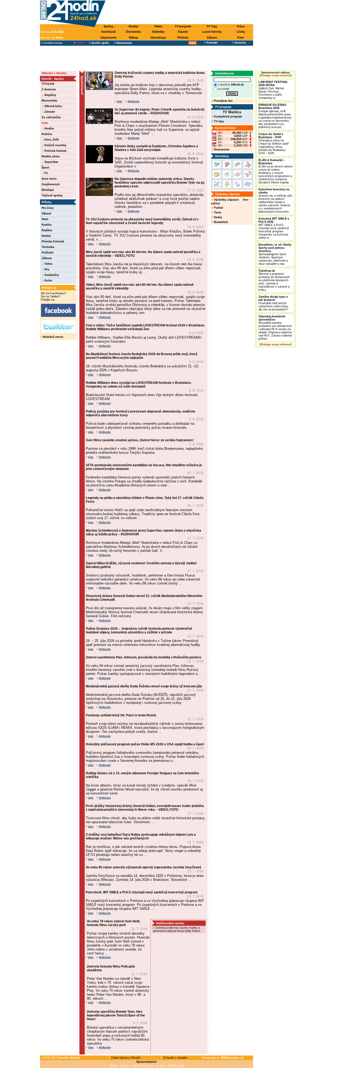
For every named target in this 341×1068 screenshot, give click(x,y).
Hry (46, 269)
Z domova (49, 89)
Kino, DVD (51, 139)
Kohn (48, 280)
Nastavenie (221, 149)
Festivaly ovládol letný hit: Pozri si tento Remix (121, 715)
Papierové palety (142, 1065)
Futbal (218, 207)
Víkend (46, 213)
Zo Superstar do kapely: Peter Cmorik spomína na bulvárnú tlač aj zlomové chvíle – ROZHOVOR (159, 111)
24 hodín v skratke (174, 1057)
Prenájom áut (223, 100)
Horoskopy (158, 37)
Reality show (51, 156)
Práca (241, 26)
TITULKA (48, 83)
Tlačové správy (52, 195)
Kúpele (183, 31)
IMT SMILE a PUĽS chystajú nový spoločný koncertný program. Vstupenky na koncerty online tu (273, 228)
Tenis (217, 212)
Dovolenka (133, 31)
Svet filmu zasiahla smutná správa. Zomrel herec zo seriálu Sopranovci (139, 440)
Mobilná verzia (52, 336)
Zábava (212, 37)
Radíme (47, 230)
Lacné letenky (212, 31)
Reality (133, 26)
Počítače (48, 252)
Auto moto (49, 178)
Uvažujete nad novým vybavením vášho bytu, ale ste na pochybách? (273, 303)
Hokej (217, 217)
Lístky (241, 31)
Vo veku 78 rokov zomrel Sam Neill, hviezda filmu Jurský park (113, 923)
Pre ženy (48, 207)
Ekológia (48, 189)
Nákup (133, 37)
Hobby (46, 235)
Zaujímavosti (51, 184)
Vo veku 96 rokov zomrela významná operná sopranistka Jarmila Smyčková (143, 867)
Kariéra (46, 224)
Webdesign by (222, 1057)
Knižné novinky (55, 145)
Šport (45, 167)
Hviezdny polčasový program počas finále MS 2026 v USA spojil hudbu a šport (145, 744)
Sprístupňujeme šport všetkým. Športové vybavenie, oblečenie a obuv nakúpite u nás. (274, 254)
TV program (183, 26)
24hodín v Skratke (54, 73)
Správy (108, 26)
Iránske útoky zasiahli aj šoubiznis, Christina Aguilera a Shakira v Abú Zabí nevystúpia (156, 148)
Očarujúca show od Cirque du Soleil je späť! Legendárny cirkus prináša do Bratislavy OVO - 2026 (273, 143)
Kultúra (47, 134)
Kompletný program (227, 116)
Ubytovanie (108, 37)
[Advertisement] (180, 12)
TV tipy (218, 121)
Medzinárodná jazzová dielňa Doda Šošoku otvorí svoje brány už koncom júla (144, 686)
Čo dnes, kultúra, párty (170, 1065)
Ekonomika (49, 100)
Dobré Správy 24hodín (125, 1057)
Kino (240, 37)
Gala (45, 122)
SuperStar (51, 161)
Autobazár (108, 31)
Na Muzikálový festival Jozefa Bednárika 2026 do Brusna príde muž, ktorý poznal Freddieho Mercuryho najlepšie (141, 356)
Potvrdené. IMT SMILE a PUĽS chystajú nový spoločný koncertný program (142, 892)
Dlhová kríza (53, 106)
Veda (45, 219)
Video (158, 26)
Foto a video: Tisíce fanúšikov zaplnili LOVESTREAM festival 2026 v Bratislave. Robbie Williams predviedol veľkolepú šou (145, 327)
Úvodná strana (52, 42)
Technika (48, 247)
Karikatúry (51, 274)
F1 (46, 173)
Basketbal (220, 222)
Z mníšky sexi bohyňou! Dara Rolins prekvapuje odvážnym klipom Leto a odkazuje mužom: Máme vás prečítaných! (141, 836)
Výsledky (158, 31)
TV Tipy (211, 26)
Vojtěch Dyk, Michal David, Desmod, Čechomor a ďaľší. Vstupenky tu (273, 89)
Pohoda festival (55, 150)
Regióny (50, 94)
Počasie (182, 37)
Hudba (49, 128)
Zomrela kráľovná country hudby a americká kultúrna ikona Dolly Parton (177, 929)
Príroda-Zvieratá (53, 241)
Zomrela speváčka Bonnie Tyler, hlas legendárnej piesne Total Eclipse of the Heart (116, 1015)
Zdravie (49, 111)
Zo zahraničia (51, 117)
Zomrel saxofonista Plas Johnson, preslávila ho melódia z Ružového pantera (143, 657)
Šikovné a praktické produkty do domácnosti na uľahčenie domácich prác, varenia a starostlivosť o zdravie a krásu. (274, 280)
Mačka (113, 1065)
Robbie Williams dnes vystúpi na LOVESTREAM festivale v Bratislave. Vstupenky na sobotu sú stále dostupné (139, 384)
